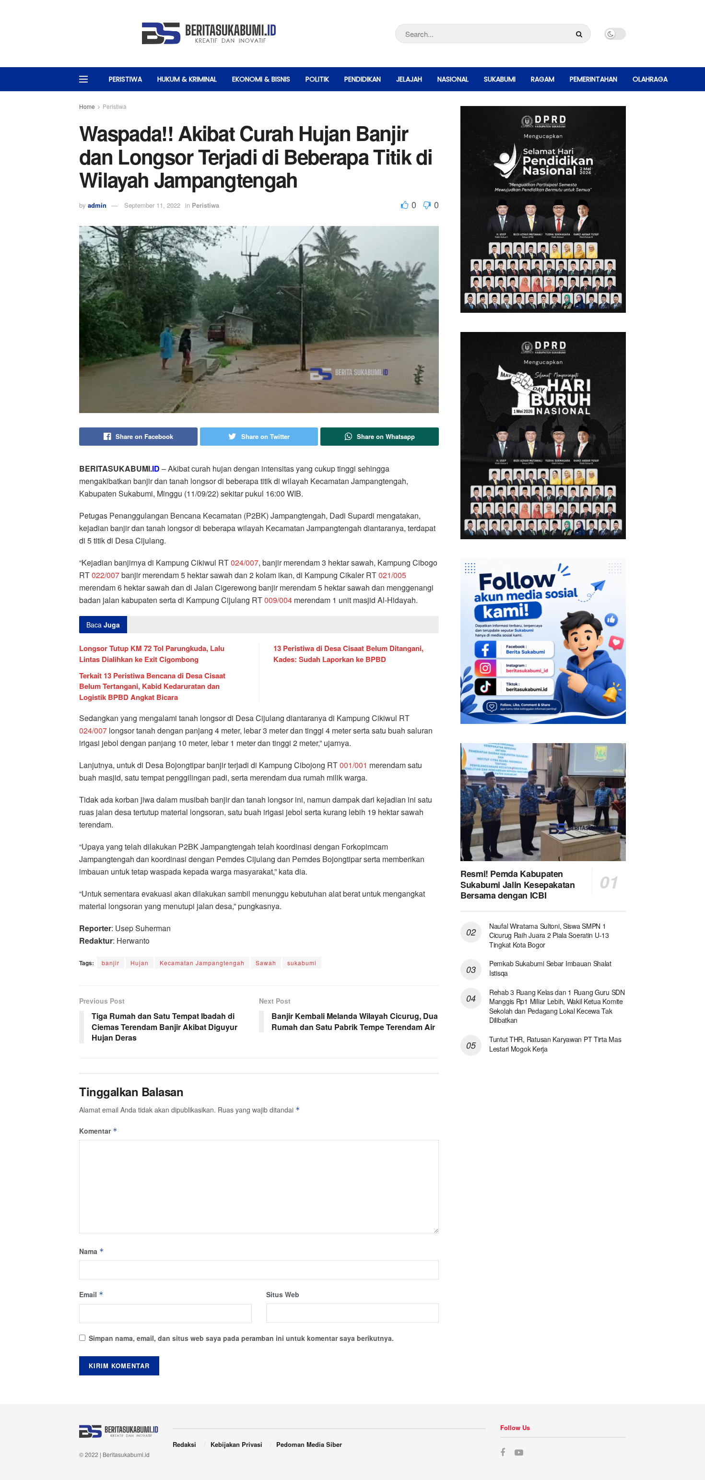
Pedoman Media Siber (309, 1444)
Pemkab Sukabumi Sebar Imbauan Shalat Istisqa (550, 968)
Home (87, 106)
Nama (91, 1251)
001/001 (353, 764)
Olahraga (650, 79)
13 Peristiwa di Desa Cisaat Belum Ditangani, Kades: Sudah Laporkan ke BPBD (348, 653)
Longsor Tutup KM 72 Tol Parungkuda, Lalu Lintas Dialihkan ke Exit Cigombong (151, 653)
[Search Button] (581, 33)
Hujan (139, 963)
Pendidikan (362, 79)
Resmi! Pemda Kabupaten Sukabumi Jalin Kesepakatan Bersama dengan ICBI (517, 884)
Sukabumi (500, 79)
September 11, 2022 (152, 205)
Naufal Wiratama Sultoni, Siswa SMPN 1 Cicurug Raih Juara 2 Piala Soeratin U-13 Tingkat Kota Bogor (549, 935)
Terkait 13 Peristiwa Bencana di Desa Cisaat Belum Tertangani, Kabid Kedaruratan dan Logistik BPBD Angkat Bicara (152, 686)
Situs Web (282, 1294)
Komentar (98, 1131)
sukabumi (302, 963)
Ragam (542, 79)
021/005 (392, 574)
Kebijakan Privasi (236, 1444)
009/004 (278, 599)
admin (97, 205)
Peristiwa (125, 79)
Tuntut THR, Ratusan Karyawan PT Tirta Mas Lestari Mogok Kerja (555, 1044)
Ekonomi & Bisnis (261, 79)
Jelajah (409, 79)
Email (91, 1294)
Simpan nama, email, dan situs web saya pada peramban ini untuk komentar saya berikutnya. (241, 1338)
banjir (110, 963)
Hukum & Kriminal (187, 79)
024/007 (244, 562)
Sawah (266, 963)
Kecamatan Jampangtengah (202, 963)
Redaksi (184, 1444)
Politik (317, 79)
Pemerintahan (593, 79)
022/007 (105, 574)
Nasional (453, 79)
